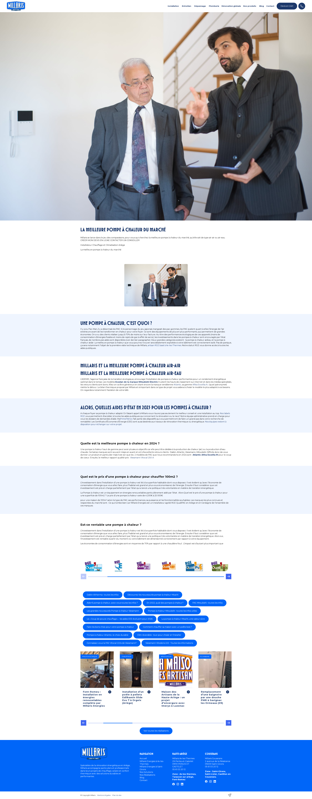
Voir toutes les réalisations (156, 731)
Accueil (143, 758)
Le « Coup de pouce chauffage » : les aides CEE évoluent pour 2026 (119, 619)
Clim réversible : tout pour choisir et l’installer (159, 635)
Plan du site (116, 795)
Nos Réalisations (147, 775)
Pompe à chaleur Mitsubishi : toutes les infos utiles (172, 611)
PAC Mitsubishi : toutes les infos (207, 603)
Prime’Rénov (126, 419)
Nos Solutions (146, 772)
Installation (173, 6)
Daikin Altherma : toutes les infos (102, 595)
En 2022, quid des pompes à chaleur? (165, 603)
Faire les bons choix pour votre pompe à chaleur (110, 627)
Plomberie (214, 6)
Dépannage (200, 6)
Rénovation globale (231, 6)
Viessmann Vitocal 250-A (142, 457)
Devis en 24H (287, 6)
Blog (261, 6)
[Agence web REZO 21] (230, 795)
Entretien (186, 6)
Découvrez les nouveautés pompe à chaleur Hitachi (152, 595)
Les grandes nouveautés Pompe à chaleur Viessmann (113, 611)
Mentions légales (104, 795)
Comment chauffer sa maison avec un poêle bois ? (167, 627)
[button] (228, 577)
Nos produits (249, 6)
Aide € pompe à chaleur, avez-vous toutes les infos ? (112, 603)
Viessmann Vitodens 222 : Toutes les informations (169, 643)
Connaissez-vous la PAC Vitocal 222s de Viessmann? (111, 643)
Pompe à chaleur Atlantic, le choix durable (107, 635)
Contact (270, 6)
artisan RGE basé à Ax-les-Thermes (164, 345)
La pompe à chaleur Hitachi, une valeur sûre (183, 619)
